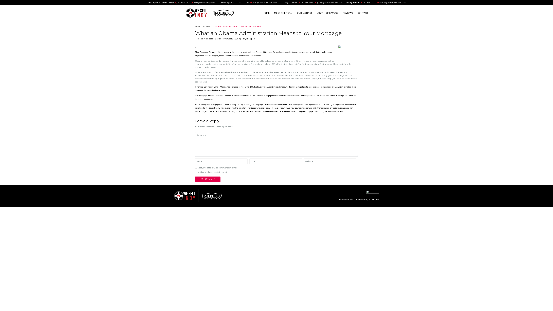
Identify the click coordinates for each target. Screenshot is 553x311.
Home (266, 13)
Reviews (348, 13)
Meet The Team (283, 13)
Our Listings (305, 13)
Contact (362, 13)
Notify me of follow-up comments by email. (217, 168)
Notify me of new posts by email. (212, 172)
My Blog (206, 26)
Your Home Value (327, 13)
